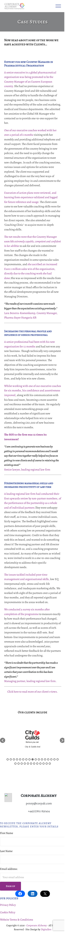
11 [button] (39, 759)
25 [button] (37, 763)
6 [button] (23, 759)
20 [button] (22, 763)
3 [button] (14, 759)
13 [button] (45, 759)
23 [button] (31, 763)
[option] (32, 739)
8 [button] (29, 759)
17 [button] (58, 759)
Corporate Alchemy (36, 925)
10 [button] (36, 759)
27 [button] (43, 763)
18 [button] (15, 763)
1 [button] (8, 759)
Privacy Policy (8, 905)
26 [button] (40, 763)
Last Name (6, 851)
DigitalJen (46, 929)
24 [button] (34, 763)
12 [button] (42, 759)
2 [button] (11, 759)
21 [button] (25, 763)
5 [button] (20, 759)
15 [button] (51, 759)
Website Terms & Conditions (16, 920)
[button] (2, 740)
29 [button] (50, 763)
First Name (6, 833)
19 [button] (19, 763)
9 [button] (33, 759)
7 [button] (26, 759)
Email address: (9, 869)
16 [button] (54, 759)
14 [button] (48, 759)
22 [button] (28, 763)
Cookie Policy (7, 912)
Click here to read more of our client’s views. (32, 692)
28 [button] (47, 763)
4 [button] (17, 759)
